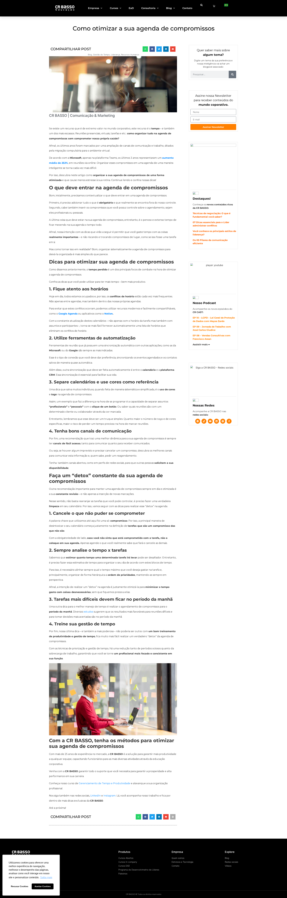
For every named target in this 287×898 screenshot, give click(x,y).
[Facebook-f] (229, 421)
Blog (169, 8)
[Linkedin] (216, 421)
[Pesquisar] (232, 74)
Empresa (93, 8)
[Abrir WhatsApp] (279, 890)
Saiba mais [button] (46, 877)
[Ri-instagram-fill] (197, 421)
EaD (131, 8)
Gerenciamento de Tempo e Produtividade (104, 783)
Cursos (114, 8)
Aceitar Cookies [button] (43, 886)
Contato (187, 8)
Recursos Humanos (130, 54)
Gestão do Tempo (101, 54)
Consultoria (148, 8)
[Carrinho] (214, 6)
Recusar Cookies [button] (19, 886)
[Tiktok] (203, 421)
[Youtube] (210, 421)
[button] (201, 5)
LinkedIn (95, 795)
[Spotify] (222, 421)
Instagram (109, 795)
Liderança (115, 54)
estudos (88, 611)
